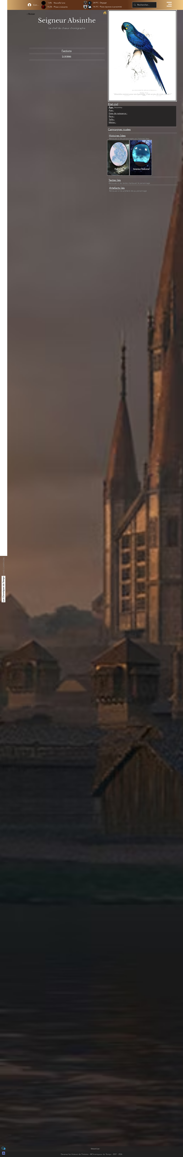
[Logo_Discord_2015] (3, 1153)
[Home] (105, 12)
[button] (169, 4)
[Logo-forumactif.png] (3, 1148)
